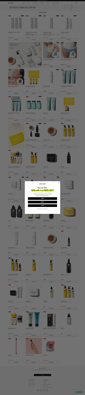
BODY (42, 202)
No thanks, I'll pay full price (42, 209)
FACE (42, 198)
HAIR (42, 205)
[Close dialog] (59, 182)
